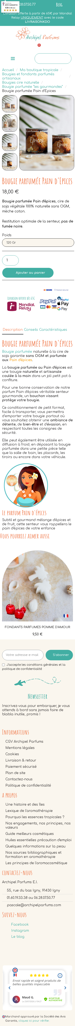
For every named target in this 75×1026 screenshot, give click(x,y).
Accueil (8, 70)
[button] (23, 133)
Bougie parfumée (17, 352)
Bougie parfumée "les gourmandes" (32, 87)
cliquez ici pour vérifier (34, 1020)
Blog (59, 4)
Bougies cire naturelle (20, 82)
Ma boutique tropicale (39, 70)
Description (13, 330)
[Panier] (37, 47)
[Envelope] (12, 47)
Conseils (31, 330)
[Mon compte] (62, 47)
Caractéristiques (53, 330)
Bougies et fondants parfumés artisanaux (28, 76)
